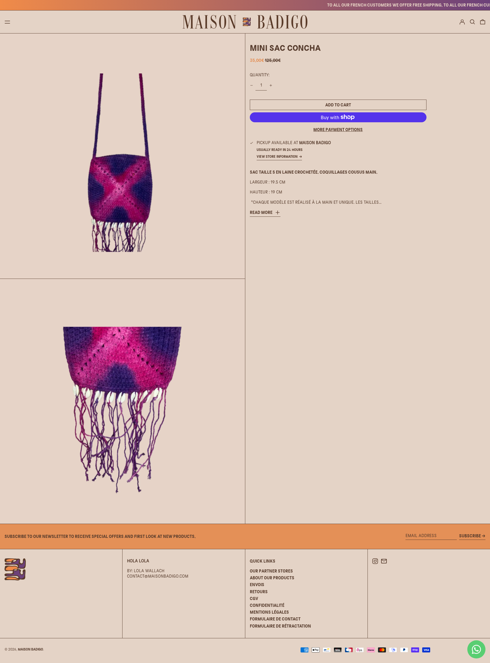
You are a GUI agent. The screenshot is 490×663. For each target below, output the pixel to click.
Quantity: (259, 75)
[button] (472, 22)
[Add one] (271, 85)
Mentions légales (269, 612)
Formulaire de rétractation (280, 626)
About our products (272, 577)
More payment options (338, 129)
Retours (259, 591)
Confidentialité (267, 605)
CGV (254, 598)
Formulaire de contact (275, 618)
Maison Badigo (30, 649)
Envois (257, 584)
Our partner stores (271, 571)
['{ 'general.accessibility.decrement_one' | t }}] (251, 85)
